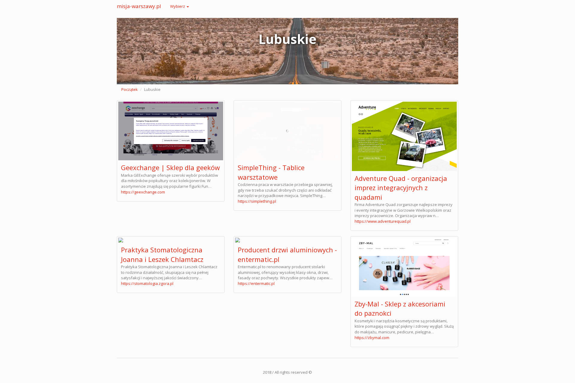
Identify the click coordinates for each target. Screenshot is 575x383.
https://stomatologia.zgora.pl (147, 283)
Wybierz (178, 6)
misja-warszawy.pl (139, 6)
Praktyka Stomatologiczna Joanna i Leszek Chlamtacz (162, 254)
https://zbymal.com (372, 337)
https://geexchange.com (143, 192)
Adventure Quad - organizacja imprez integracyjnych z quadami (401, 188)
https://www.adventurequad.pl (383, 221)
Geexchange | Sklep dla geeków (170, 167)
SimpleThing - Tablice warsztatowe (271, 172)
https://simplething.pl (257, 201)
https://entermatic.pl (256, 283)
